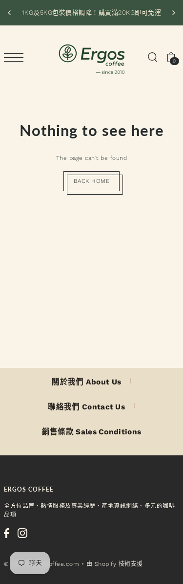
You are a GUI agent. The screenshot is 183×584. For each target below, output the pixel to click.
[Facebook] (6, 533)
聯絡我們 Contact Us (86, 407)
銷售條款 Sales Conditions (92, 431)
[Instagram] (22, 533)
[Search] (152, 57)
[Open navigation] (16, 57)
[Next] (173, 12)
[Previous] (9, 12)
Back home (92, 181)
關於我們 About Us (86, 382)
